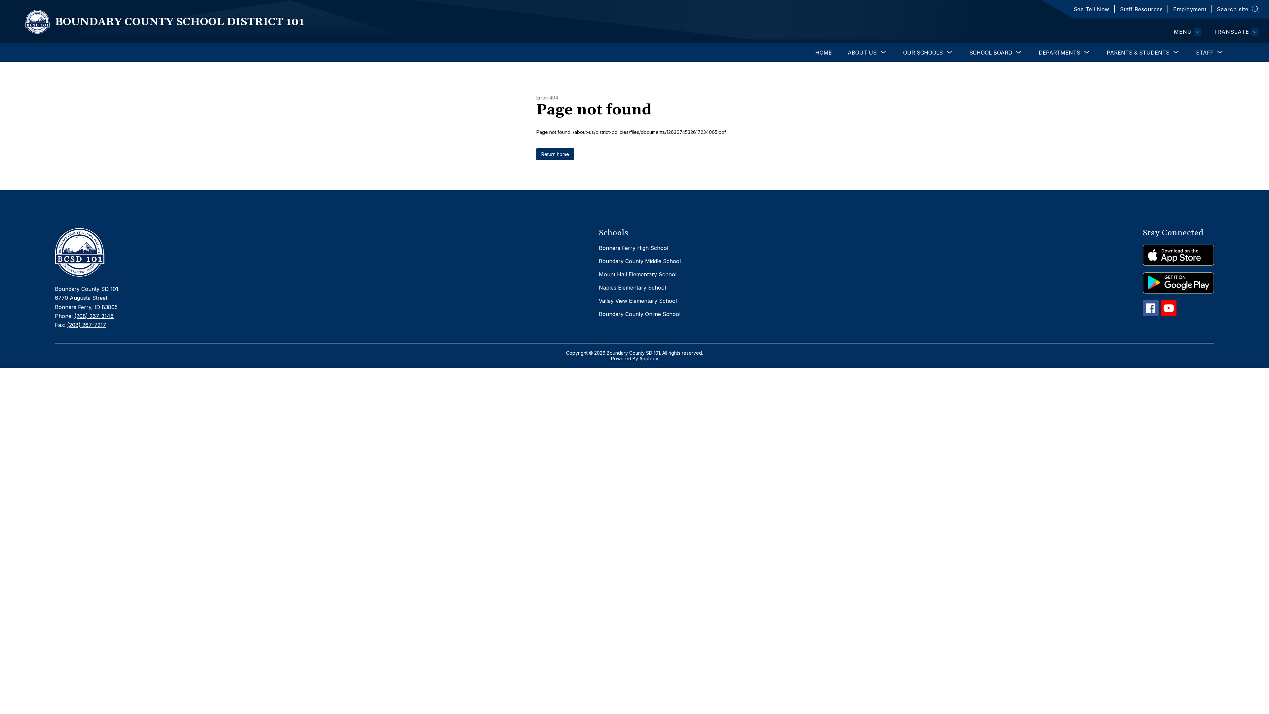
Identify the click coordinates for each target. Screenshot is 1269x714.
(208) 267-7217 (86, 325)
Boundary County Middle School (640, 261)
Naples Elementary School (632, 287)
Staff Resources (1141, 9)
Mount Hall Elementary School (637, 274)
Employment (1189, 9)
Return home (555, 154)
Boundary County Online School (639, 314)
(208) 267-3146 (94, 316)
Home (823, 52)
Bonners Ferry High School (633, 248)
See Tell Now (1091, 9)
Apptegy (648, 358)
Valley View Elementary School (638, 301)
